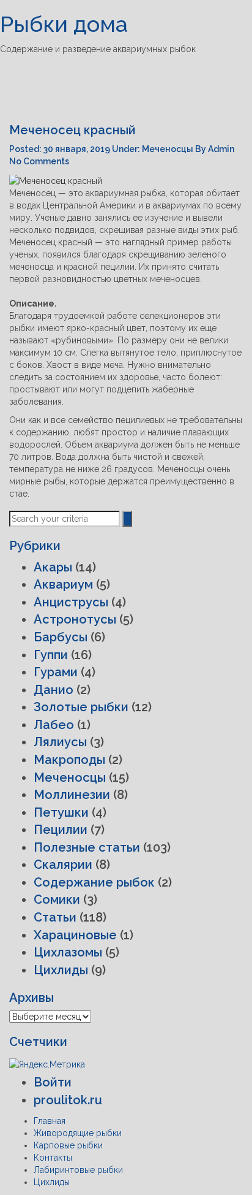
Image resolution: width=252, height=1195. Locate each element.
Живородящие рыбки (78, 1133)
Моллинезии (72, 794)
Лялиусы (60, 742)
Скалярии (63, 864)
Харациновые (75, 935)
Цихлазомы (68, 952)
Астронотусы (75, 619)
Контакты (53, 1158)
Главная (49, 1121)
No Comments (39, 161)
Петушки (61, 812)
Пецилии (60, 829)
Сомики (57, 899)
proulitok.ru (68, 1100)
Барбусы (60, 637)
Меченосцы (168, 149)
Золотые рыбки (81, 707)
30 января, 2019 (77, 149)
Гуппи (51, 654)
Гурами (56, 672)
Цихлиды (61, 970)
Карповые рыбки (68, 1145)
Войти (53, 1082)
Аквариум (63, 584)
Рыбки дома (64, 24)
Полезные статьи (87, 847)
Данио (53, 689)
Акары (53, 567)
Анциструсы (71, 602)
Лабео (54, 724)
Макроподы (69, 759)
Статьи (55, 917)
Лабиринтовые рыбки (78, 1170)
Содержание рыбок (94, 882)
